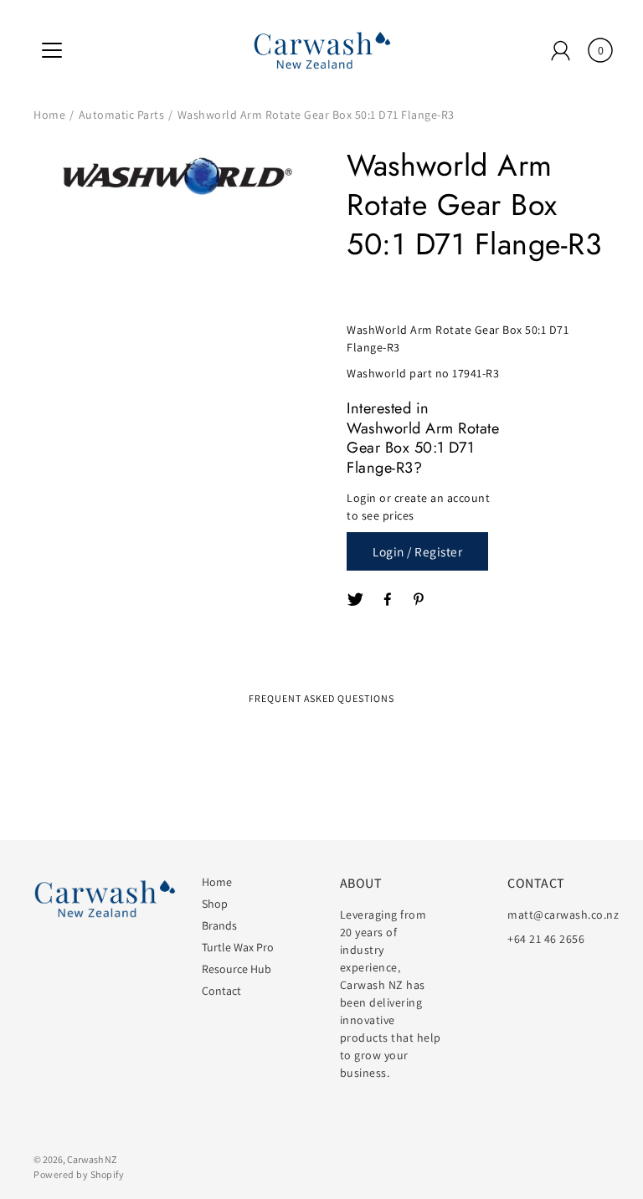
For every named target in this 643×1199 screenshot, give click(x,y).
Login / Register (417, 551)
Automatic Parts (122, 114)
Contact (221, 990)
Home (49, 114)
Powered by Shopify (78, 1174)
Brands (219, 925)
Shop (215, 903)
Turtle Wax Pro (238, 947)
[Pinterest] (420, 599)
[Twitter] (355, 599)
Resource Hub (236, 968)
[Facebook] (388, 599)
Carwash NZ (91, 1159)
